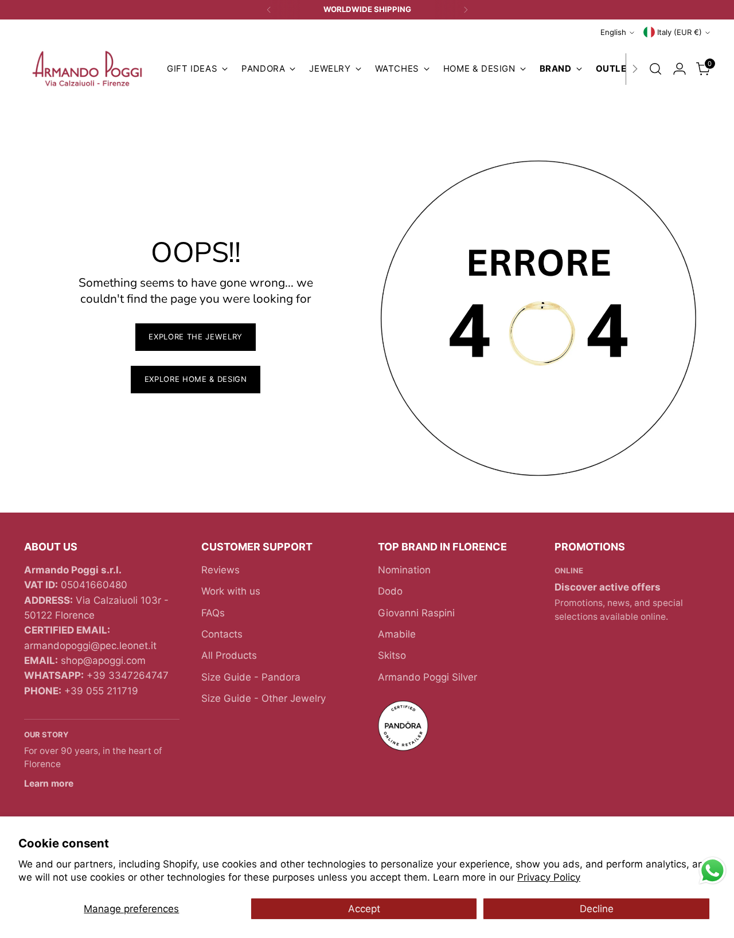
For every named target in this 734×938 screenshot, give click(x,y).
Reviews (220, 570)
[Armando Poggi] (87, 69)
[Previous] (269, 9)
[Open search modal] (655, 68)
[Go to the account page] (679, 68)
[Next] (465, 9)
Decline (597, 908)
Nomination (404, 570)
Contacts (222, 634)
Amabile (397, 634)
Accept (364, 908)
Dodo (390, 591)
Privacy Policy (548, 877)
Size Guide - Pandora (250, 677)
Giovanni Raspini (416, 613)
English (613, 32)
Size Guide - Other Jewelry (263, 698)
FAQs (213, 613)
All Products (229, 655)
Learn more (48, 783)
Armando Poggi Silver (427, 677)
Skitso (392, 655)
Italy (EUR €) (679, 32)
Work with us (230, 591)
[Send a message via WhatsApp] (712, 870)
